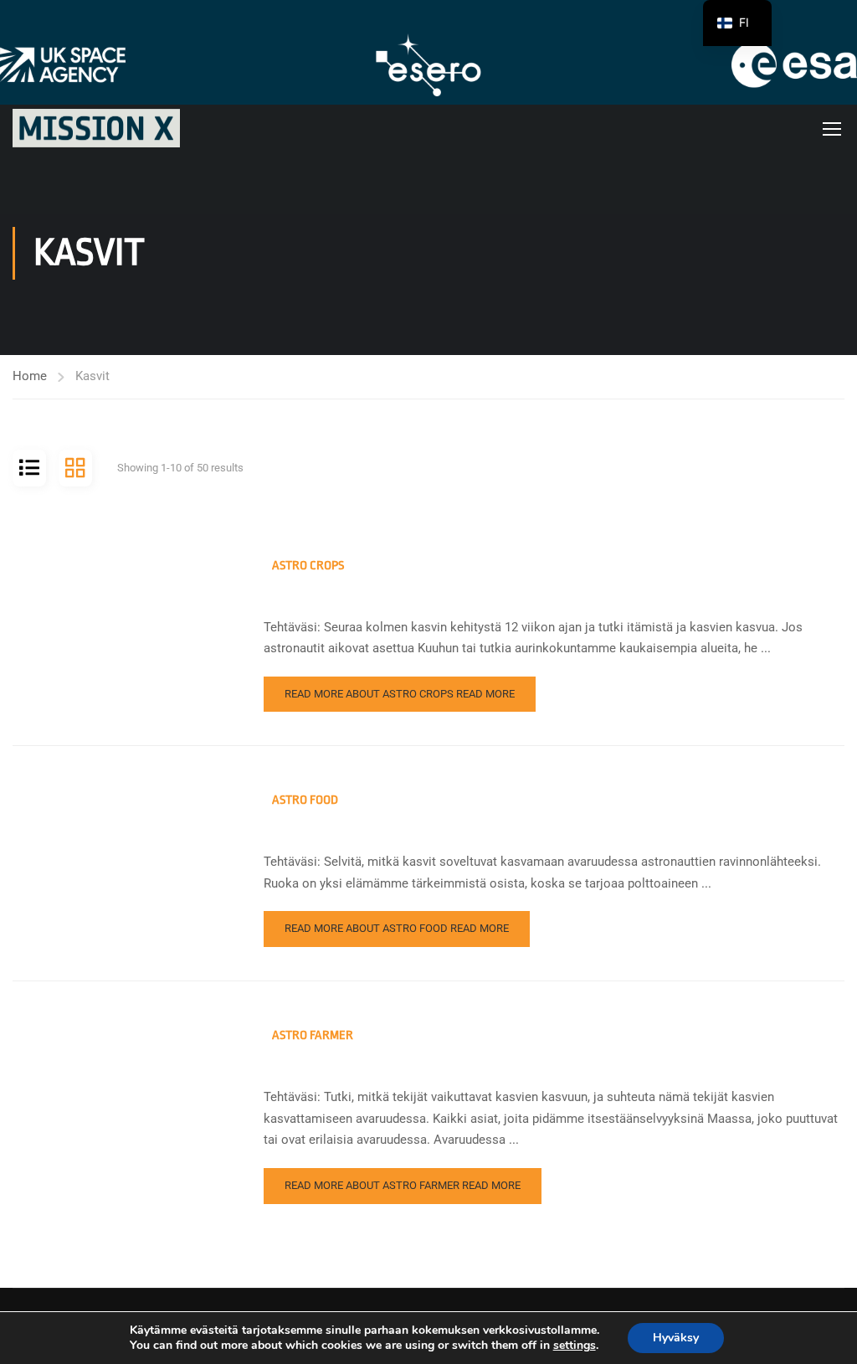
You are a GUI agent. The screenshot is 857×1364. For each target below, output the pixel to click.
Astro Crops (308, 565)
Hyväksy (676, 1338)
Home (30, 375)
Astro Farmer (312, 1035)
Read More (400, 693)
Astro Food (305, 800)
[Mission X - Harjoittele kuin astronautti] (96, 128)
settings (574, 1345)
